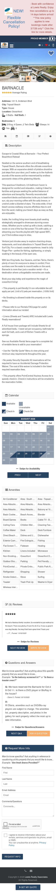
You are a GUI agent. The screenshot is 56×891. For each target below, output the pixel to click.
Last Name (7, 778)
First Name (7, 767)
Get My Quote (29, 887)
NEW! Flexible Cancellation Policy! (14, 18)
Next (38, 474)
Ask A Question (38, 733)
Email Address (8, 790)
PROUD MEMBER (40, 38)
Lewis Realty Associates (36, 876)
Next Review (17, 647)
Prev (18, 474)
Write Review (38, 647)
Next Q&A (16, 733)
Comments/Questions (12, 801)
